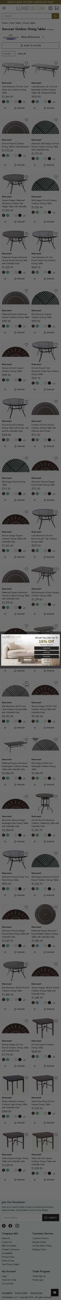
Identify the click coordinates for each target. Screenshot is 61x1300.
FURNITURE (46, 648)
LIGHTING (46, 652)
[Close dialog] (58, 636)
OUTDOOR (46, 656)
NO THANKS (46, 659)
